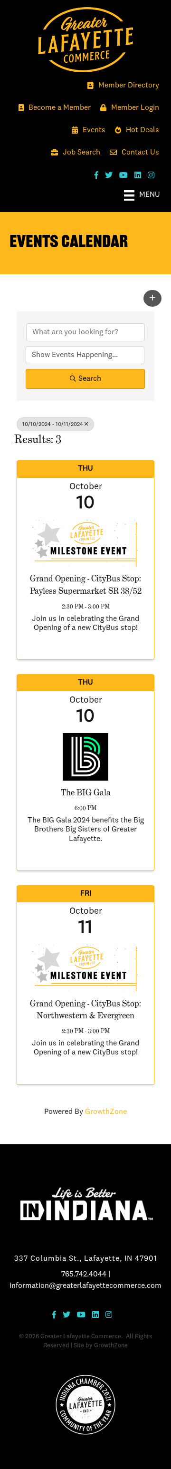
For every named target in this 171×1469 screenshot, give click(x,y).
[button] (152, 298)
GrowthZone (106, 1112)
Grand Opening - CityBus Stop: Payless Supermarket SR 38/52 (86, 584)
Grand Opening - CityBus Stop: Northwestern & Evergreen (85, 1009)
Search (89, 379)
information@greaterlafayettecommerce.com (86, 1286)
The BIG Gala (86, 792)
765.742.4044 (83, 1274)
